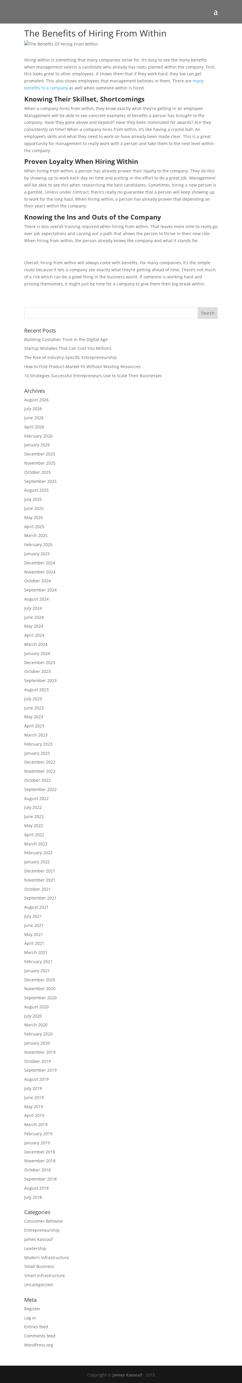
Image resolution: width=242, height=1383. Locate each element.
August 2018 (36, 1188)
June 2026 (34, 417)
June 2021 (34, 925)
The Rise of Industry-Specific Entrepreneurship (70, 357)
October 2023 (37, 671)
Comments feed (39, 1336)
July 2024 (33, 608)
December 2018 (39, 1152)
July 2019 (33, 1088)
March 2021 (36, 952)
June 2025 (34, 508)
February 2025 (38, 544)
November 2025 (39, 463)
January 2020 (37, 1043)
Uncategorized (38, 1284)
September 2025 (40, 481)
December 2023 (39, 662)
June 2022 (34, 816)
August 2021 (36, 907)
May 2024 (33, 626)
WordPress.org (38, 1345)
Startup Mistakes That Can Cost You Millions (68, 348)
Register (32, 1308)
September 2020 (40, 997)
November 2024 (39, 572)
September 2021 (40, 898)
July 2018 (33, 1197)
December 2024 (39, 563)
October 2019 (37, 1061)
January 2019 (37, 1143)
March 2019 (36, 1124)
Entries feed (36, 1326)
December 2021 (39, 871)
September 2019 (40, 1070)
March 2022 (36, 844)
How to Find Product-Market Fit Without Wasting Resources (82, 366)
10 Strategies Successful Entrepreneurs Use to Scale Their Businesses (93, 375)
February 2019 (38, 1133)
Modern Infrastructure (46, 1257)
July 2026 (33, 408)
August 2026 (36, 400)
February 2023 (38, 744)
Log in (30, 1318)
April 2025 (34, 526)
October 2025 (37, 472)
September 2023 (40, 680)
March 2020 (36, 1025)
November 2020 (39, 988)
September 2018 (40, 1179)
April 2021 (34, 943)
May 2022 (33, 825)
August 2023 (36, 689)
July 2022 (33, 807)
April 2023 (34, 726)
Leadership (35, 1248)
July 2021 (33, 916)
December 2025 (39, 454)
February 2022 (38, 852)
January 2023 (37, 753)
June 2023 (34, 708)
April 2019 (34, 1115)
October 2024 (37, 581)
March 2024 (36, 644)
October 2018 (37, 1170)
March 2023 (36, 735)
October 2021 (37, 889)
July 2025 (33, 499)
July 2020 (33, 1016)
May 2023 (33, 716)
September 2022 (40, 789)
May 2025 (33, 517)
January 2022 (37, 862)
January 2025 (37, 553)
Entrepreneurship (42, 1230)
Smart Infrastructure (44, 1275)
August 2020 (36, 1007)
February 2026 (38, 436)
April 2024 (34, 635)
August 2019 (36, 1079)
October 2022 (37, 780)
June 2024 (34, 617)
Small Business (39, 1266)
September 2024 (40, 590)
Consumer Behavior (43, 1221)
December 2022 (39, 762)
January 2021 (37, 970)
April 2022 (34, 834)
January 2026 (37, 445)
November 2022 (39, 771)
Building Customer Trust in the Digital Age (66, 339)
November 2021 (39, 880)
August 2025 (36, 490)
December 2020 (39, 980)
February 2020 (38, 1034)
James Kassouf (38, 1239)
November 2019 (39, 1052)
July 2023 (33, 699)
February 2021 (38, 961)
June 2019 (34, 1097)
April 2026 (34, 427)
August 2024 (36, 599)
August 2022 (36, 798)
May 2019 (33, 1106)
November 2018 (39, 1160)
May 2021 (33, 934)
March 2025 (36, 535)
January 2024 (37, 653)
